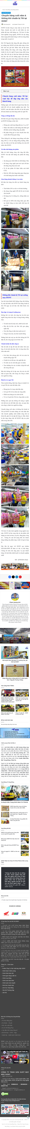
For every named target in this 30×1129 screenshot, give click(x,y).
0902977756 (4, 1086)
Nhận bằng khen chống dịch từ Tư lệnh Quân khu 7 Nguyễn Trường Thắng (19, 814)
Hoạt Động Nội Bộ (14, 9)
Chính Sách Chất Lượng (9, 971)
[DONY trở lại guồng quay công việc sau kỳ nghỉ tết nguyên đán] (22, 693)
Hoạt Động (8, 9)
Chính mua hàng (6, 978)
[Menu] (2, 3)
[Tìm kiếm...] (28, 3)
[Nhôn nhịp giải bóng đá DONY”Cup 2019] (7, 708)
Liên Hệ (4, 992)
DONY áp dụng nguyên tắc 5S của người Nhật (13, 639)
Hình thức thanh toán (8, 985)
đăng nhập (7, 724)
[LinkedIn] (16, 577)
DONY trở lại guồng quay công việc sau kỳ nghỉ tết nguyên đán (22, 699)
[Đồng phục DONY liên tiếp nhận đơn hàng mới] (25, 840)
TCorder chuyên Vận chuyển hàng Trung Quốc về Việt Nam (14, 900)
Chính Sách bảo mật (7, 973)
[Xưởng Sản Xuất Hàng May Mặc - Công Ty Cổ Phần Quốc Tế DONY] (15, 3)
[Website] (13, 624)
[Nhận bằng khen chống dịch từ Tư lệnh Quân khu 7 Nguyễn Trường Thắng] (5, 814)
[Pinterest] (20, 577)
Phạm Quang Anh (6, 24)
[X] (13, 577)
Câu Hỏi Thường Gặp (8, 990)
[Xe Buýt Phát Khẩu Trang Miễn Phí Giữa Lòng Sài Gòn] (5, 821)
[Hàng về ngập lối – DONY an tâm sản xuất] (22, 708)
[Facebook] (9, 577)
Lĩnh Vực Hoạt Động (7, 987)
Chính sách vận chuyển (8, 983)
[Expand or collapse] (27, 91)
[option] (15, 636)
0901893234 (24, 1084)
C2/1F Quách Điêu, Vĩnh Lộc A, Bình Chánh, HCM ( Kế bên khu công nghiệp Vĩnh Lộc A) (15, 1080)
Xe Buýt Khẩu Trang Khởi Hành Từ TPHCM (14, 802)
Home (3, 9)
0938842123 (14, 1084)
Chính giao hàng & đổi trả (9, 975)
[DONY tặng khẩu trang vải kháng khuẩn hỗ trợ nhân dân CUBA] (5, 808)
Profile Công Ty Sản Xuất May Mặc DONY (13, 968)
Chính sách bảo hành (8, 980)
